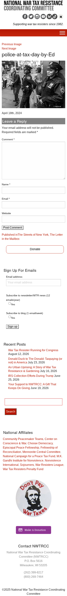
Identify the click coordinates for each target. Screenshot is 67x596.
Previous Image (12, 44)
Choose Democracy (40, 443)
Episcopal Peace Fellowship (21, 447)
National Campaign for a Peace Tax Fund (29, 456)
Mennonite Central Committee (41, 451)
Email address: (14, 276)
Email (6, 198)
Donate (35, 249)
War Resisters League (49, 464)
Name (6, 184)
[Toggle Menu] (62, 33)
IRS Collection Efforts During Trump (30, 375)
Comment (8, 139)
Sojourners (27, 464)
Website (6, 213)
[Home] (33, 4)
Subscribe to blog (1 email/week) (24, 313)
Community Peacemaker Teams (23, 438)
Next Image (9, 48)
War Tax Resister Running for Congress (33, 350)
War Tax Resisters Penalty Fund (23, 469)
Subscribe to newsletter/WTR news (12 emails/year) (28, 297)
